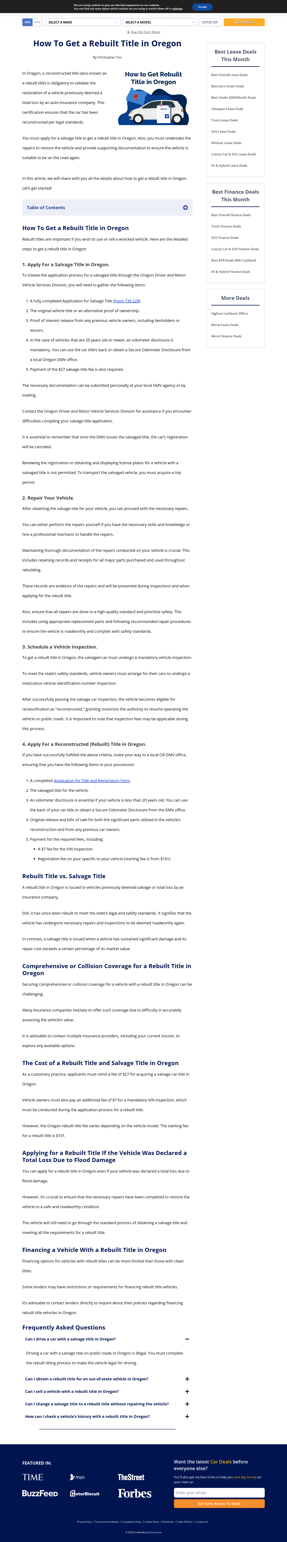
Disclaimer (168, 1521)
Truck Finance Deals (226, 226)
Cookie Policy (152, 1521)
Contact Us (202, 1521)
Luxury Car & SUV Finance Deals (235, 249)
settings (177, 9)
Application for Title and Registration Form (92, 780)
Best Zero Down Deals (227, 86)
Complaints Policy (131, 1521)
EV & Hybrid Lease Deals (229, 165)
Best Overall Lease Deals (229, 75)
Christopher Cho (109, 57)
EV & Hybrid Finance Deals (230, 272)
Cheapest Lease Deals (227, 109)
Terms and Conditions (107, 1521)
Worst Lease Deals (225, 325)
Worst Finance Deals (226, 336)
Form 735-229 (126, 301)
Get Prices (244, 22)
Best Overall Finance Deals (231, 215)
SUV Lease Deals (223, 131)
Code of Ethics (185, 1521)
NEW (27, 22)
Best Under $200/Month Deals (233, 97)
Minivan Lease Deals (226, 143)
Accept (202, 7)
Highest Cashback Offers (229, 313)
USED (37, 22)
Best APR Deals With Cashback (233, 260)
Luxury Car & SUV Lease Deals (233, 154)
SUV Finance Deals (225, 238)
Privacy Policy (84, 1521)
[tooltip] (128, 32)
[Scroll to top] (281, 1530)
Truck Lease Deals (224, 120)
